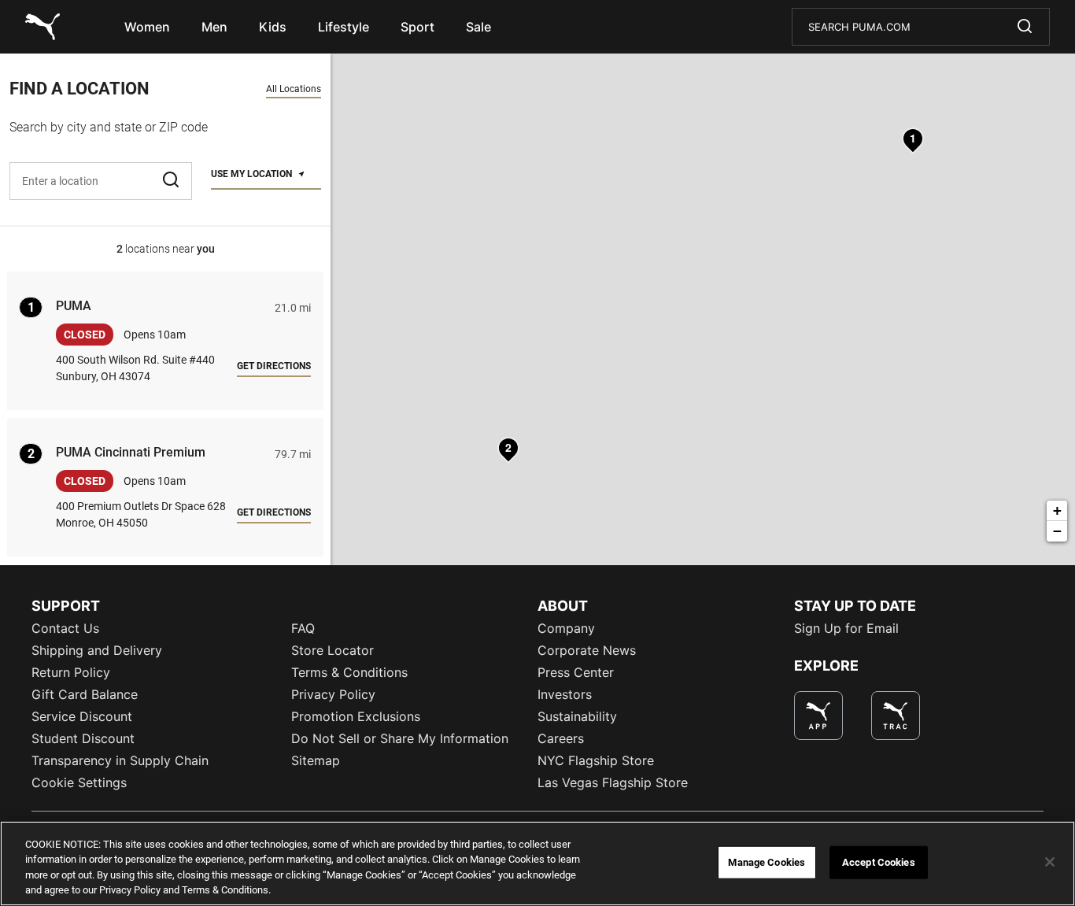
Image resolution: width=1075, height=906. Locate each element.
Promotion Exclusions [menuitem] (355, 716)
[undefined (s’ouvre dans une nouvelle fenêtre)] (818, 715)
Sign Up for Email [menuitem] (846, 628)
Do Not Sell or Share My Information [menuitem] (399, 738)
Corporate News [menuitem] (587, 650)
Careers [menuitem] (561, 738)
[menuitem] (147, 26)
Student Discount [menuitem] (83, 738)
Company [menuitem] (566, 628)
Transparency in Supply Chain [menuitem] (120, 760)
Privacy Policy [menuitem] (333, 694)
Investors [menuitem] (565, 694)
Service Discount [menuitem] (81, 716)
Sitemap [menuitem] (315, 760)
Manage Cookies (766, 862)
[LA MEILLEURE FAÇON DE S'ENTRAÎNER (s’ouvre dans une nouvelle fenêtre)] (895, 715)
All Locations (293, 88)
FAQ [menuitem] (303, 628)
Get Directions (274, 366)
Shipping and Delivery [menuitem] (96, 650)
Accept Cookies (878, 862)
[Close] (1050, 862)
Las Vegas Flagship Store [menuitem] (613, 782)
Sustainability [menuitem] (577, 716)
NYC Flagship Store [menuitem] (596, 760)
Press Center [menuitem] (576, 672)
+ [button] (1057, 510)
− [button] (1057, 531)
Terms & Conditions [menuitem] (349, 672)
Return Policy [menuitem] (70, 672)
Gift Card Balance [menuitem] (84, 694)
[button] (172, 181)
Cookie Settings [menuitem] (79, 782)
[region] (537, 863)
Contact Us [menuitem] (65, 628)
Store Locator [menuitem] (332, 650)
